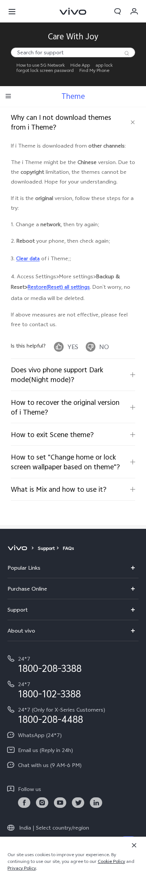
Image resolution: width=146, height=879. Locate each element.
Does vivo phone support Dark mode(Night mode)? (57, 374)
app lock (104, 65)
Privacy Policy (21, 868)
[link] (24, 802)
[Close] (134, 845)
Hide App (80, 65)
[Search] (127, 53)
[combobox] (73, 52)
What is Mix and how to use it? (58, 489)
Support (46, 548)
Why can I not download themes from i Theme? (61, 122)
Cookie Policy (111, 861)
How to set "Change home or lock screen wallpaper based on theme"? (65, 461)
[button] (12, 11)
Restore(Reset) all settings (59, 287)
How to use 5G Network (40, 65)
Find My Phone (94, 70)
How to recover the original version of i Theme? (65, 407)
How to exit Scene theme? (52, 434)
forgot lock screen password (45, 70)
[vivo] (18, 548)
